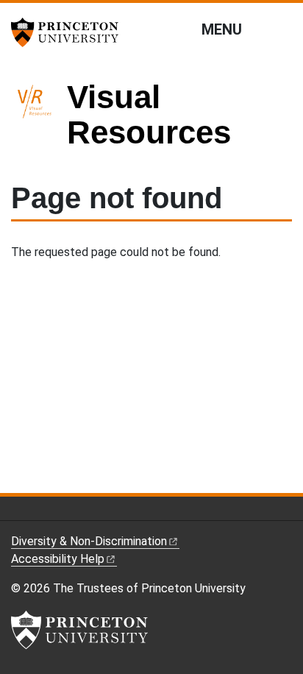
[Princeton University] (70, 32)
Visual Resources (149, 114)
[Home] (39, 121)
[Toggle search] (282, 28)
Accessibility (57, 559)
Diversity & (89, 541)
